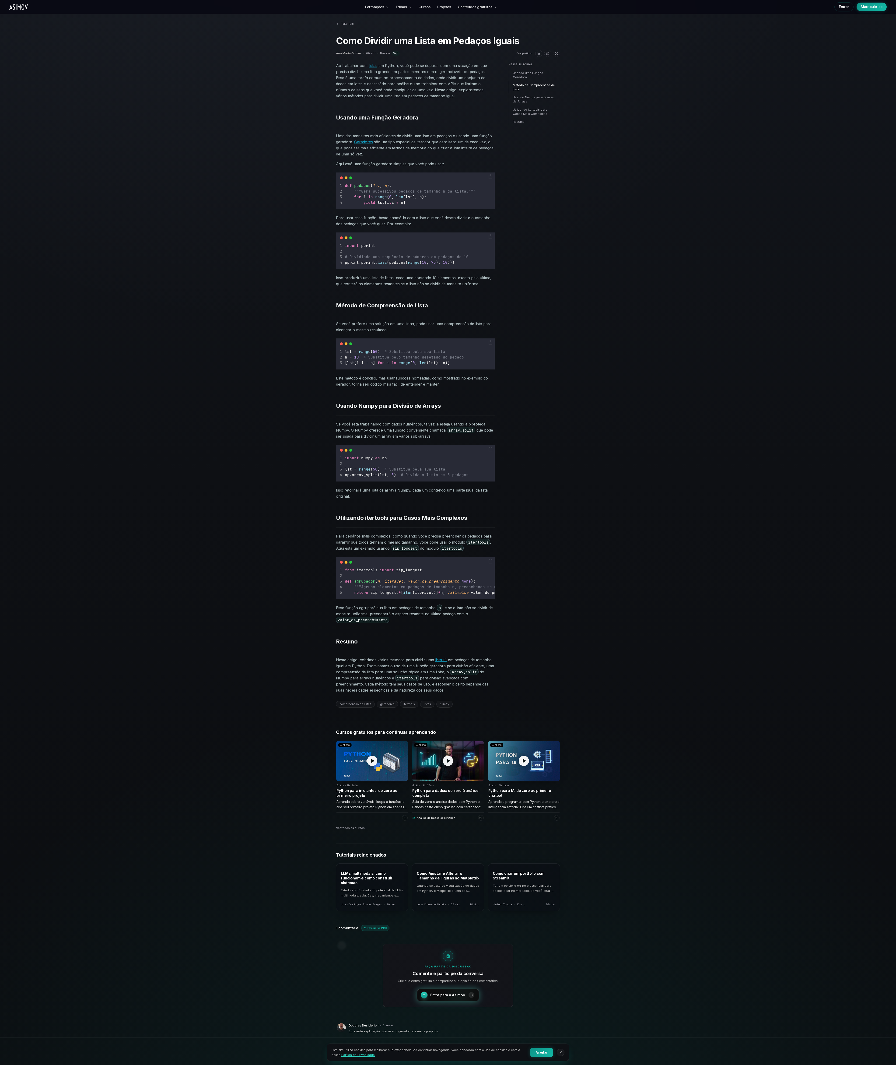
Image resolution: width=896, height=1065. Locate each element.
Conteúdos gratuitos (475, 7)
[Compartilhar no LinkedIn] (538, 53)
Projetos (444, 7)
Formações (374, 7)
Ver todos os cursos (350, 828)
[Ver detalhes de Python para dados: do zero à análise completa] (481, 818)
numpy (444, 704)
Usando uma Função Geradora (528, 75)
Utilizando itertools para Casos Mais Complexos (530, 112)
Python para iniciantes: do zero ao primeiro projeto (366, 793)
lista (439, 659)
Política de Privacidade (358, 1055)
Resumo (519, 121)
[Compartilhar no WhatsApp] (547, 53)
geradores (387, 704)
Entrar (844, 6)
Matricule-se (871, 6)
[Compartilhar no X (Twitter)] (556, 53)
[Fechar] (560, 1052)
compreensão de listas (355, 704)
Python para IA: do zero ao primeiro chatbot (519, 793)
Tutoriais (347, 23)
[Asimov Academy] (18, 7)
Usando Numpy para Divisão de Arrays (533, 99)
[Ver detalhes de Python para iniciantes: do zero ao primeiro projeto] (405, 818)
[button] (490, 176)
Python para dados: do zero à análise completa (445, 793)
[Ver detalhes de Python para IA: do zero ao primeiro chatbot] (557, 818)
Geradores (363, 142)
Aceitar (542, 1052)
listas (373, 65)
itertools (409, 704)
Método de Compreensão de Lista (534, 87)
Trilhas (401, 7)
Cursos (424, 7)
